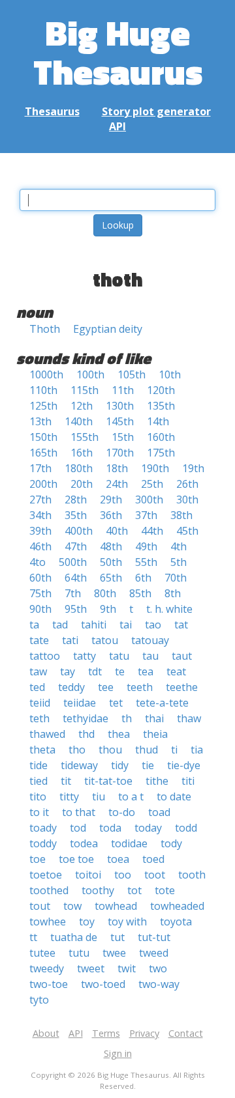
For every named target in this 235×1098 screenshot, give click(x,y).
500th (73, 562)
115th (84, 390)
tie (148, 765)
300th (149, 499)
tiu (98, 796)
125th (43, 406)
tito (37, 796)
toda (110, 828)
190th (155, 468)
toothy (98, 890)
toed (153, 859)
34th (40, 515)
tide (38, 765)
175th (161, 452)
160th (161, 437)
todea (84, 843)
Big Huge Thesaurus (117, 51)
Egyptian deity (107, 329)
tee (106, 687)
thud (146, 749)
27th (40, 499)
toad (159, 812)
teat (176, 671)
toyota (176, 921)
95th (76, 609)
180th (79, 468)
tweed (153, 953)
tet (116, 703)
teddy (71, 687)
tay (67, 671)
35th (76, 515)
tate (39, 640)
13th (40, 421)
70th (175, 577)
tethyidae (85, 718)
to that (78, 812)
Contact (185, 1033)
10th (170, 374)
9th (108, 609)
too (122, 874)
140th (79, 421)
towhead (116, 906)
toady (43, 828)
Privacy (144, 1033)
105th (132, 374)
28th (76, 499)
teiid (39, 703)
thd (86, 734)
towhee (47, 921)
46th (40, 546)
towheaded (177, 906)
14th (158, 421)
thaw (189, 718)
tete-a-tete (162, 703)
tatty (84, 656)
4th (178, 546)
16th (81, 452)
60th (40, 577)
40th (117, 531)
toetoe (45, 874)
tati (70, 640)
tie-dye (183, 765)
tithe (157, 781)
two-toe (48, 984)
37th (146, 515)
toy (87, 921)
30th (187, 499)
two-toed (103, 984)
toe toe (76, 859)
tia (197, 749)
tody (171, 843)
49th (146, 546)
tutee (42, 953)
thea (119, 734)
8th (172, 593)
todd (186, 828)
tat (181, 624)
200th (43, 484)
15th (123, 437)
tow (72, 906)
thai (154, 718)
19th (193, 468)
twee (114, 953)
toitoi (88, 874)
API (117, 126)
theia (155, 734)
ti (174, 749)
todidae (129, 843)
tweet (90, 968)
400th (79, 531)
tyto (39, 999)
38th (181, 515)
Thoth (44, 329)
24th (117, 484)
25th (152, 484)
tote (165, 890)
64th (76, 577)
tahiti (93, 624)
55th (146, 562)
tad (60, 624)
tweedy (46, 968)
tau (150, 656)
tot (134, 890)
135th (161, 406)
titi (188, 781)
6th (143, 577)
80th (105, 593)
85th (140, 593)
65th (111, 577)
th (126, 718)
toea (118, 859)
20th (81, 484)
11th (123, 390)
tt (33, 937)
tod (78, 828)
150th (43, 437)
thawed (47, 734)
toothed (49, 890)
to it (39, 812)
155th (84, 437)
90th (40, 609)
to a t (131, 796)
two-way (159, 984)
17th (40, 468)
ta (34, 624)
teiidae (79, 703)
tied (38, 781)
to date (174, 796)
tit (66, 781)
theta (42, 749)
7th (73, 593)
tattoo (44, 656)
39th (40, 531)
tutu (79, 953)
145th (120, 421)
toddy (43, 843)
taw (38, 671)
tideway (79, 765)
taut (182, 656)
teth (39, 718)
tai (125, 624)
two (158, 968)
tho (77, 749)
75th (40, 593)
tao (153, 624)
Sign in (118, 1053)
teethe (182, 687)
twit (127, 968)
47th (76, 546)
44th (152, 531)
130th (120, 406)
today (148, 828)
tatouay (150, 640)
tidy (120, 765)
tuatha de (73, 937)
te (120, 671)
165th (43, 452)
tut (117, 937)
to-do (121, 812)
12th (81, 406)
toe (37, 859)
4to (37, 562)
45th (187, 531)
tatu (119, 656)
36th (111, 515)
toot (154, 874)
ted (37, 687)
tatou (104, 640)
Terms (106, 1033)
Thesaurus (52, 111)
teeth (140, 687)
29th (111, 499)
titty (69, 796)
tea (145, 671)
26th (187, 484)
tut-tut (154, 937)
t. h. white (169, 609)
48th (111, 546)
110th (43, 390)
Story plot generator (156, 111)
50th (111, 562)
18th (117, 468)
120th (161, 390)
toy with (127, 921)
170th (120, 452)
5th (178, 562)
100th (90, 374)
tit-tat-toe (108, 781)
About (46, 1033)
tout (39, 906)
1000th (46, 374)
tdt (95, 671)
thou (110, 749)
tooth (192, 874)
